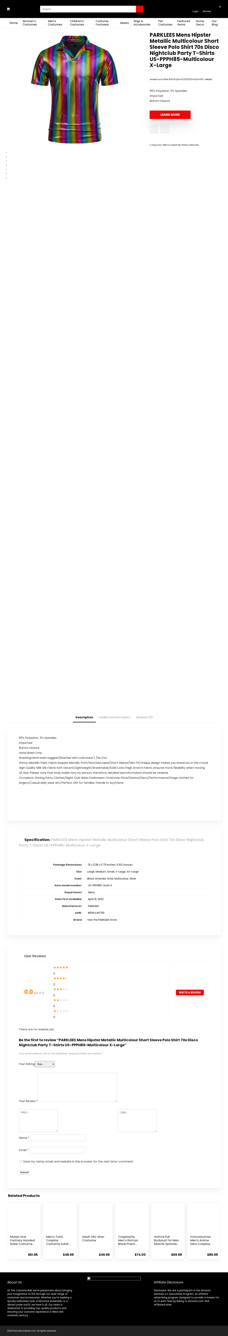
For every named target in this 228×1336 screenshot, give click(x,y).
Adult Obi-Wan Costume (93, 1238)
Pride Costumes (190, 144)
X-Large (120, 871)
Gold (110, 878)
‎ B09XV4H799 (95, 913)
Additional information (114, 717)
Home (13, 23)
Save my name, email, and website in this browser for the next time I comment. (78, 1161)
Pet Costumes (165, 23)
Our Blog (215, 23)
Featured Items (183, 23)
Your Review (28, 1101)
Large (90, 871)
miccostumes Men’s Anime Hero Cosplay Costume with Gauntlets (200, 1244)
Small (110, 871)
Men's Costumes (172, 144)
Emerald (100, 878)
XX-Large (133, 871)
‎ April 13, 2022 (95, 899)
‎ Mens (91, 892)
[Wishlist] (207, 7)
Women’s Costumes (30, 23)
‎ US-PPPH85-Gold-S (99, 885)
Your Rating (27, 1064)
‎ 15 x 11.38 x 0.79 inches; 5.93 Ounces (110, 864)
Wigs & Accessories (142, 23)
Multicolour (121, 878)
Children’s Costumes (77, 23)
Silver (133, 878)
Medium (101, 871)
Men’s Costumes (55, 23)
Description (84, 717)
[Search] (139, 9)
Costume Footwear (102, 23)
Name (24, 1138)
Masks (124, 23)
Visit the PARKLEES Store (102, 920)
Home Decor (200, 23)
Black (90, 878)
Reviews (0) (144, 717)
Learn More (170, 115)
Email (23, 1150)
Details (208, 79)
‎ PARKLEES (93, 906)
